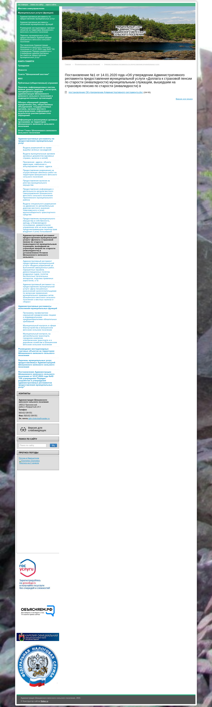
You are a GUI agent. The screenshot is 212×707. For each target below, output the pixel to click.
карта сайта (51, 5)
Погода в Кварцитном (29, 458)
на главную (23, 5)
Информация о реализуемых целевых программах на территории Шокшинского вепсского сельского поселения (37, 123)
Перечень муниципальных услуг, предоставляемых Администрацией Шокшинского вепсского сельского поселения (35, 39)
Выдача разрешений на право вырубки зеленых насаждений (37, 149)
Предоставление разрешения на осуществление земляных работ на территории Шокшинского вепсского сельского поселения (40, 173)
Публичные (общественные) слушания (38, 83)
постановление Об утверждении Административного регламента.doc (106, 92)
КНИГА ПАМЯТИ (26, 61)
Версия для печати (184, 99)
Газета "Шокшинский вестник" (33, 74)
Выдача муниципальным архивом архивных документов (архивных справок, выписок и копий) (39, 156)
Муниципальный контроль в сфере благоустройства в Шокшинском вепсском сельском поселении (39, 327)
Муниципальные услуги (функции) (35, 13)
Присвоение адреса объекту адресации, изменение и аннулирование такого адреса (37, 164)
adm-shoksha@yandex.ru (39, 419)
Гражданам (23, 66)
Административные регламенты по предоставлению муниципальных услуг (37, 18)
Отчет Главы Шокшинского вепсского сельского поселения (37, 131)
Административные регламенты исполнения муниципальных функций (36, 23)
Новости (22, 70)
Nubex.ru (44, 701)
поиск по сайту (36, 5)
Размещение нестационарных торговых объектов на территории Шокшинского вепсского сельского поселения (37, 30)
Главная (68, 64)
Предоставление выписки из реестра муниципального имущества (36, 183)
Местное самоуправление (31, 8)
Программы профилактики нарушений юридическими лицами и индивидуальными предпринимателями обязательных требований (40, 317)
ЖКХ (20, 79)
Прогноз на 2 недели (29, 463)
